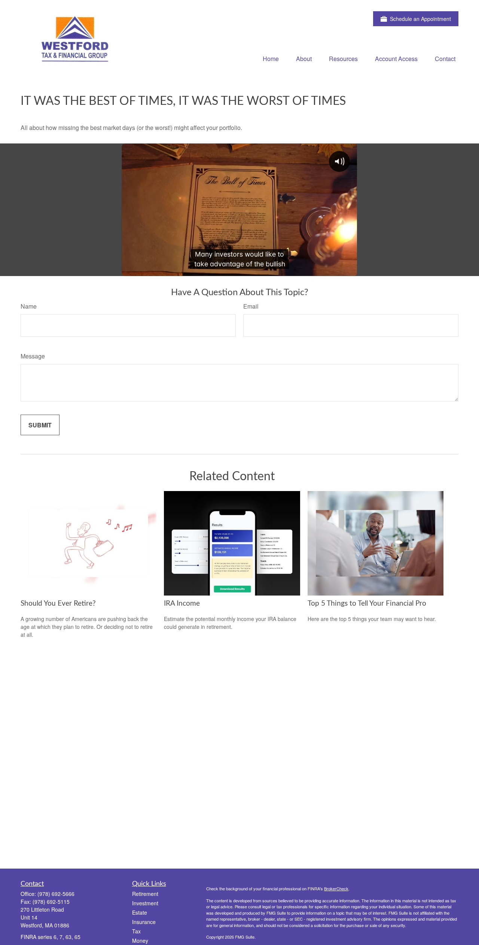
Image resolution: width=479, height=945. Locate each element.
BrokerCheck (336, 888)
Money (140, 940)
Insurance (144, 922)
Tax (136, 931)
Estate (139, 912)
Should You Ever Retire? (58, 603)
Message (33, 356)
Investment (145, 903)
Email (251, 306)
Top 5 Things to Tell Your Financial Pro (367, 603)
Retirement (145, 893)
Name (29, 306)
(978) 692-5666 (55, 893)
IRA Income (182, 603)
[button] (271, 58)
